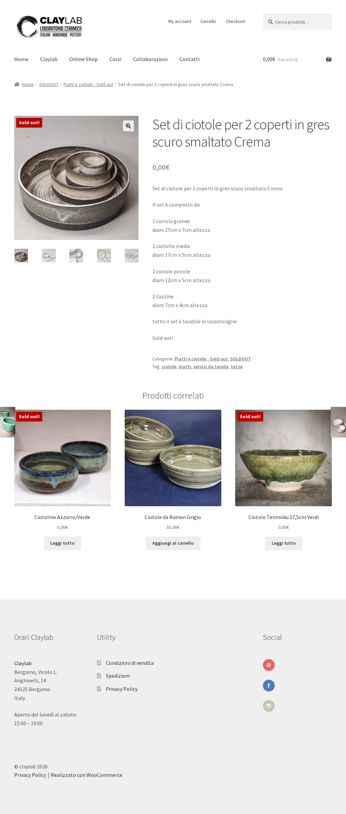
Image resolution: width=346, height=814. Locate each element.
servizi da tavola (210, 366)
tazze (237, 366)
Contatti (189, 59)
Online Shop (83, 59)
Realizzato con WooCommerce (86, 774)
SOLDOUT (48, 84)
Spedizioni (118, 675)
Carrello (208, 21)
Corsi (115, 59)
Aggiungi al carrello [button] (173, 543)
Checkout (235, 21)
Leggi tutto (62, 543)
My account (179, 21)
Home (21, 59)
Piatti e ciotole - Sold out (88, 84)
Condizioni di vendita (130, 662)
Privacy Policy (122, 688)
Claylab (48, 59)
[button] (128, 125)
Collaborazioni (150, 59)
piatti (185, 366)
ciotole (169, 366)
